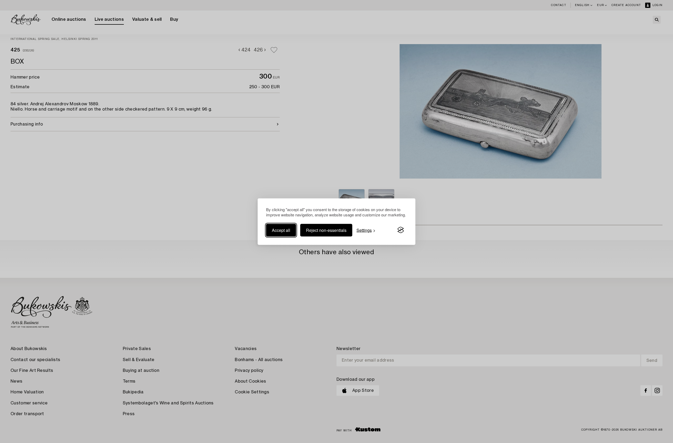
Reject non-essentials (326, 230)
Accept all (281, 230)
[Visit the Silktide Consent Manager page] (400, 230)
